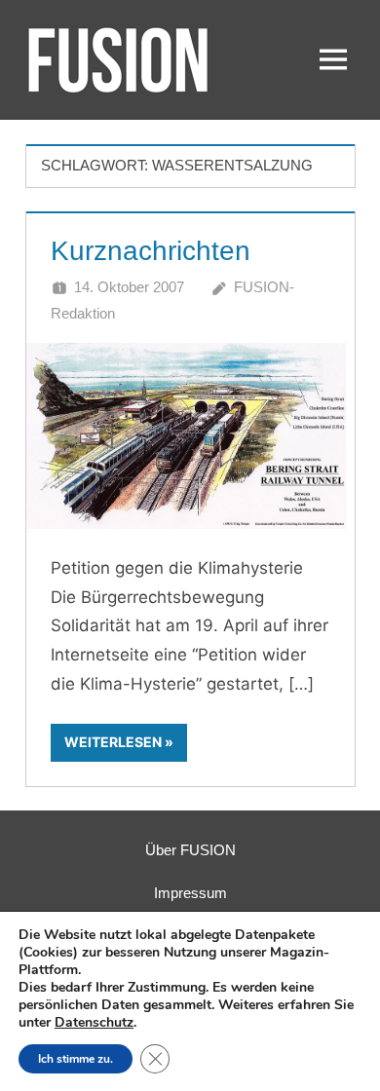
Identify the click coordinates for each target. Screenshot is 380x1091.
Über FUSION (190, 850)
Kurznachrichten (150, 251)
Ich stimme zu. (75, 1059)
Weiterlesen (113, 742)
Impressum (190, 892)
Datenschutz (94, 1022)
